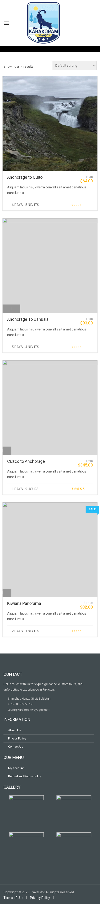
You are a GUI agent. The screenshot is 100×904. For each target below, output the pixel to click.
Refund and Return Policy (25, 776)
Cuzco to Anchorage (26, 461)
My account (16, 768)
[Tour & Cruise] (7, 451)
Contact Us (15, 746)
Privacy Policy (17, 738)
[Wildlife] (15, 308)
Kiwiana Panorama (24, 603)
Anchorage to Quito (25, 177)
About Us (14, 730)
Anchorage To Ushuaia (27, 319)
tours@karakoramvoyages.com (28, 709)
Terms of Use (13, 898)
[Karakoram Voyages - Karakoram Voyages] (43, 22)
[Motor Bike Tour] (7, 166)
